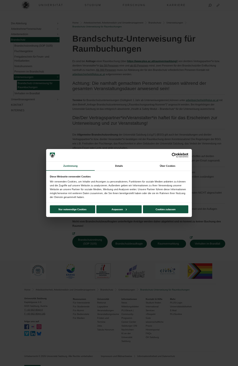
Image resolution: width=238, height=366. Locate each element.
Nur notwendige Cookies (72, 209)
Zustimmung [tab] (70, 165)
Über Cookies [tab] (167, 165)
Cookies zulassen (166, 209)
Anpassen (117, 209)
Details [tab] (119, 165)
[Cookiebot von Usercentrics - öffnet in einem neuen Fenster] (174, 155)
